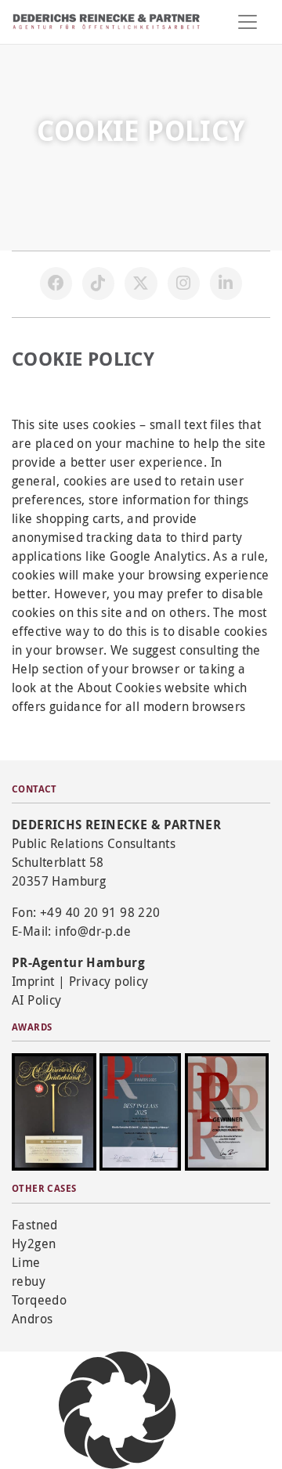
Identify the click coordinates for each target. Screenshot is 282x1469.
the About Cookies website (132, 687)
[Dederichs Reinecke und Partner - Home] (107, 21)
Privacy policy (109, 981)
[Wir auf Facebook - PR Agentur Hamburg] (56, 283)
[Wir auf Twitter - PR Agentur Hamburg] (141, 283)
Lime (26, 1262)
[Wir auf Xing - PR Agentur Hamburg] (226, 283)
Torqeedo (39, 1299)
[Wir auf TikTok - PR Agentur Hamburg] (98, 283)
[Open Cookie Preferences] (117, 1408)
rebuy (28, 1281)
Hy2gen (34, 1243)
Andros (32, 1318)
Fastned (35, 1224)
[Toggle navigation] (247, 22)
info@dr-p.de (93, 931)
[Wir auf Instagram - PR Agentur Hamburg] (184, 283)
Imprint (33, 981)
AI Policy (37, 1000)
